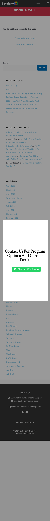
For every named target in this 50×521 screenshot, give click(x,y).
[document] (25, 260)
